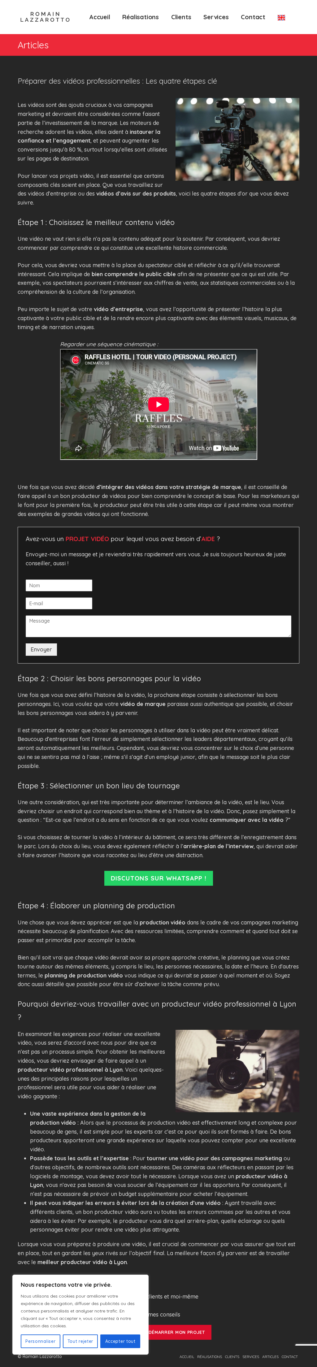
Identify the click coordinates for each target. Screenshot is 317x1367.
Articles (270, 1356)
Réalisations (140, 17)
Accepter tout (120, 1341)
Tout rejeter (80, 1341)
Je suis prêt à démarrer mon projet (158, 1332)
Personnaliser (40, 1341)
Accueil (99, 17)
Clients (181, 17)
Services (215, 17)
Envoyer (41, 649)
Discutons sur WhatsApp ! (158, 878)
